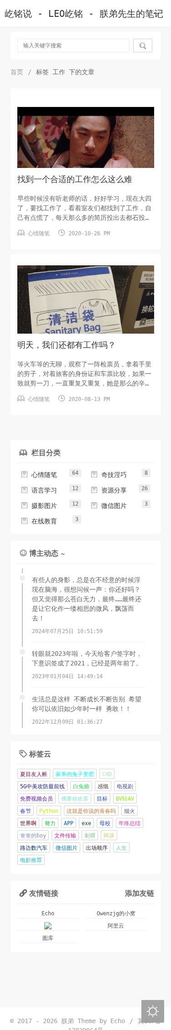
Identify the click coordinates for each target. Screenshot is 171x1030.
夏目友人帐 (33, 774)
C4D (107, 774)
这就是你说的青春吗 (91, 811)
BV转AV (125, 799)
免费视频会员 (36, 799)
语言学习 (39, 490)
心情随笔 (39, 233)
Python (48, 811)
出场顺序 (97, 848)
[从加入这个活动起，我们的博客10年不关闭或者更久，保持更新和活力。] (48, 926)
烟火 (129, 811)
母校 (104, 823)
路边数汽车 (33, 848)
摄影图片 (39, 505)
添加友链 (139, 893)
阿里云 (116, 926)
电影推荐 (31, 860)
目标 (102, 799)
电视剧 (125, 786)
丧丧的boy (33, 835)
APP (68, 823)
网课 (109, 835)
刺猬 (89, 835)
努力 (50, 823)
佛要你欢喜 (74, 799)
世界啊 (28, 823)
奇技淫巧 (108, 474)
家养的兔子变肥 (75, 774)
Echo (47, 913)
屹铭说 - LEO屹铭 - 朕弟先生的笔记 (84, 14)
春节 (25, 811)
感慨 (103, 786)
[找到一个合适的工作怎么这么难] (85, 145)
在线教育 (39, 521)
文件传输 (65, 835)
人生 (121, 848)
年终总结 (129, 823)
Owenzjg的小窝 (116, 913)
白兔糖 (81, 786)
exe (86, 823)
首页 (16, 72)
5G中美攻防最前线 (42, 786)
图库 (47, 938)
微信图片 (108, 505)
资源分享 (108, 490)
